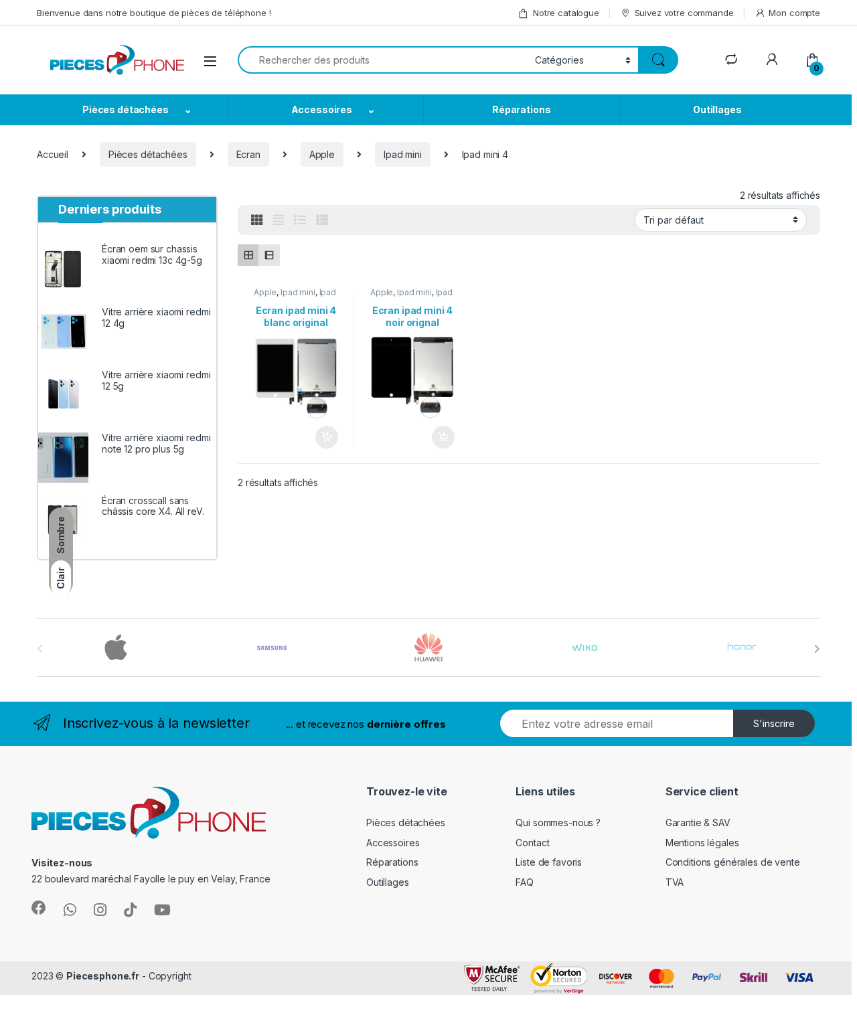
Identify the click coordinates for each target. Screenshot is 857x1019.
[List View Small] (322, 220)
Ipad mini (403, 154)
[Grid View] (257, 220)
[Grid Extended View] (278, 220)
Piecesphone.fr (102, 976)
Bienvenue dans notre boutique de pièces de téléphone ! (153, 12)
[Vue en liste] (268, 254)
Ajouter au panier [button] (322, 437)
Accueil (52, 154)
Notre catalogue (566, 12)
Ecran (248, 154)
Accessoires (321, 109)
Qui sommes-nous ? (558, 822)
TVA (675, 882)
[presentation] (817, 648)
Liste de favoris (549, 862)
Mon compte (794, 12)
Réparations (521, 109)
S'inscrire (774, 723)
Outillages (717, 109)
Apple (322, 154)
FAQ (525, 882)
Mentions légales (702, 842)
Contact (532, 842)
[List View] (300, 220)
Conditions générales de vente (733, 862)
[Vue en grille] (248, 254)
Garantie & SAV (698, 822)
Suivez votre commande (684, 12)
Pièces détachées (125, 109)
